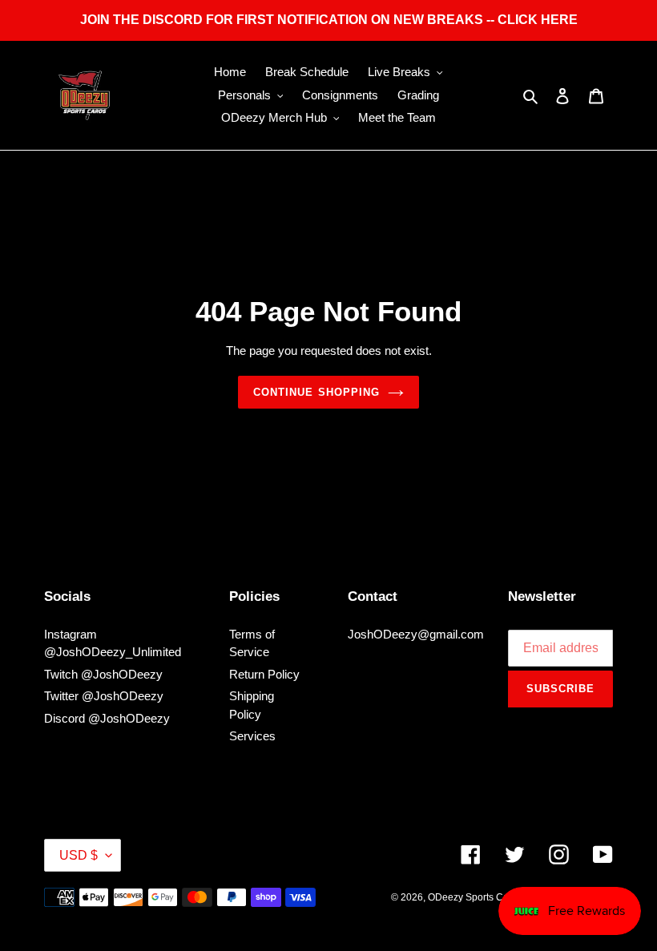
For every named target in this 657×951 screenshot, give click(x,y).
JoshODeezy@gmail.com (416, 634)
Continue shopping (316, 392)
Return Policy (264, 674)
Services (252, 736)
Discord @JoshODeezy (107, 718)
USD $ (78, 855)
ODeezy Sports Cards (475, 897)
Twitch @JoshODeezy (103, 674)
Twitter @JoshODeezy (103, 696)
